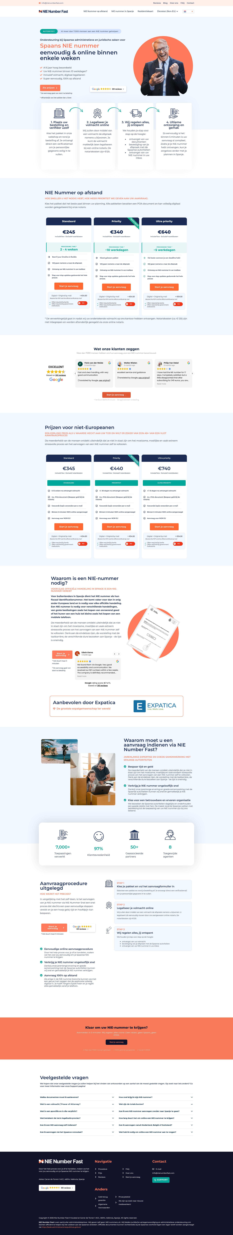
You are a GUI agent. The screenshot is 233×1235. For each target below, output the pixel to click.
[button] (188, 11)
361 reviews (60, 375)
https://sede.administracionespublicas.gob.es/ (61, 1227)
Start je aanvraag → (116, 395)
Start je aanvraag (68, 286)
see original (104, 378)
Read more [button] (121, 384)
